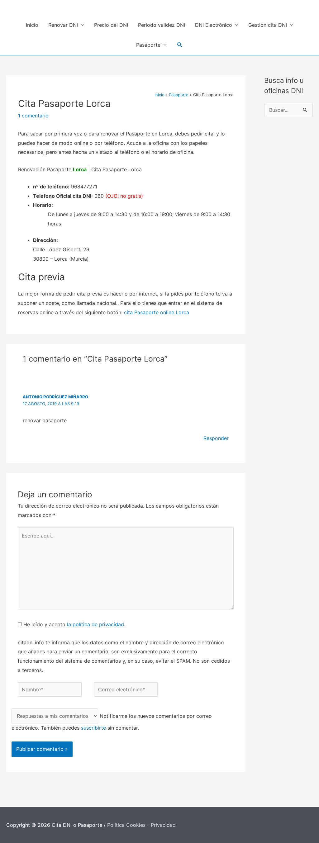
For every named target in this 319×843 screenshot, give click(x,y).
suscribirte (93, 728)
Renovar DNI (63, 25)
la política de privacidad (95, 624)
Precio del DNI (111, 25)
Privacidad (163, 825)
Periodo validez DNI (161, 25)
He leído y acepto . (73, 624)
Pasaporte (148, 45)
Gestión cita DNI (267, 25)
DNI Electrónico (213, 25)
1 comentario (33, 115)
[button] (180, 45)
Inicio (32, 25)
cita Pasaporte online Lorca (156, 312)
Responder (216, 438)
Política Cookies (126, 825)
